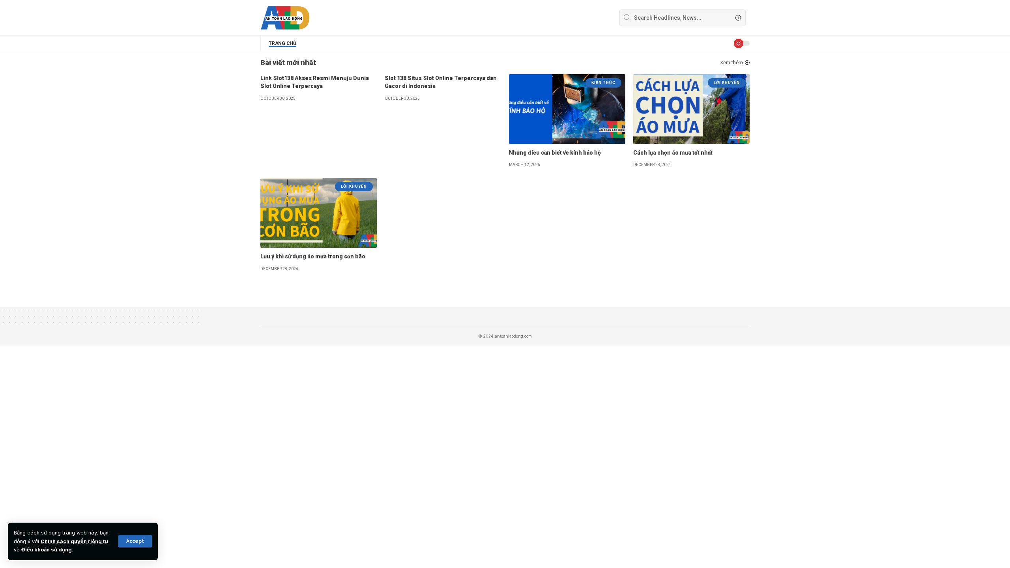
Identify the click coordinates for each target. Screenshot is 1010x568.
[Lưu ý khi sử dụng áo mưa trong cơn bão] (318, 213)
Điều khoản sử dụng (46, 550)
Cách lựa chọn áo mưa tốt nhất (673, 152)
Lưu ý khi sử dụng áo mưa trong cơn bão (312, 256)
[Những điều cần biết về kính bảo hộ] (567, 109)
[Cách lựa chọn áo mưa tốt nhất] (691, 109)
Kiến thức (603, 82)
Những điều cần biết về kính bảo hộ (555, 152)
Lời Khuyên (727, 82)
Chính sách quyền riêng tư (74, 541)
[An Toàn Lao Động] (285, 18)
